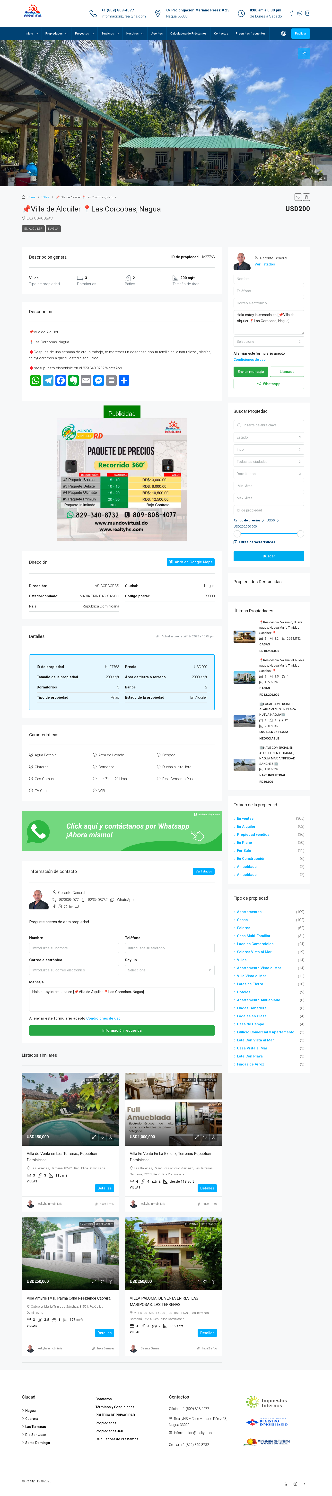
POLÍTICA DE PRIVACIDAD (115, 1415)
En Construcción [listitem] (251, 858)
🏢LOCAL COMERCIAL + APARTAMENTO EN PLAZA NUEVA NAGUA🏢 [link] (277, 709)
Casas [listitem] (242, 920)
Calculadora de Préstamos (188, 33)
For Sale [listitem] (244, 850)
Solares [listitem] (243, 928)
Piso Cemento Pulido (179, 779)
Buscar (269, 556)
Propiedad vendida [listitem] (253, 834)
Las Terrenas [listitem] (35, 1427)
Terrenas (107, 1079)
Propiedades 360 (109, 1431)
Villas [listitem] (241, 960)
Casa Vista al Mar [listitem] (252, 1048)
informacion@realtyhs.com (124, 16)
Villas (45, 197)
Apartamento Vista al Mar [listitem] (259, 968)
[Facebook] (287, 1484)
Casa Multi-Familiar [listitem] (254, 936)
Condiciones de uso (103, 1018)
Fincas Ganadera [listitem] (252, 1008)
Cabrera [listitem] (31, 1419)
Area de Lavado (111, 755)
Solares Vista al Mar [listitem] (254, 952)
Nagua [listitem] (30, 1411)
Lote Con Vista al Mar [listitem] (255, 1040)
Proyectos (82, 33)
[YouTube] (305, 1484)
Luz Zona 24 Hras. (113, 779)
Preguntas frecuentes (251, 33)
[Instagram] (296, 1484)
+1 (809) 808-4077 (118, 10)
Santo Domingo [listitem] (37, 1443)
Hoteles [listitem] (243, 992)
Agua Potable (46, 755)
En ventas (92, 1079)
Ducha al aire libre (177, 767)
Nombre (36, 938)
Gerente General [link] (150, 1348)
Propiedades (54, 33)
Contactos (221, 33)
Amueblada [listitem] (247, 866)
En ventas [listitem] (245, 818)
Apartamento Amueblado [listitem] (258, 1000)
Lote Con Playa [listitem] (250, 1056)
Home (31, 197)
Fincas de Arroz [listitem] (250, 1064)
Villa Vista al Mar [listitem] (251, 976)
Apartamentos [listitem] (249, 912)
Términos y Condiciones (115, 1407)
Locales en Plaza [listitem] (252, 1016)
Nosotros (132, 33)
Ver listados (204, 871)
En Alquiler (33, 228)
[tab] (304, 53)
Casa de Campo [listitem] (250, 1024)
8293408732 (97, 900)
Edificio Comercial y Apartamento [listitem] (265, 1032)
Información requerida (122, 1030)
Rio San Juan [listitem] (35, 1435)
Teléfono (132, 938)
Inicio (29, 33)
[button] (298, 197)
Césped (168, 755)
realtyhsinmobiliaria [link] (49, 1204)
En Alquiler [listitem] (246, 826)
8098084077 (69, 900)
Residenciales (207, 1079)
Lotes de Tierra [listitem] (250, 984)
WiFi (101, 791)
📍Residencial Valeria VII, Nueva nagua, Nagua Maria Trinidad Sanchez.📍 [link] (281, 665)
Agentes (157, 33)
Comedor (106, 767)
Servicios (107, 33)
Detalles (104, 1188)
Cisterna (41, 767)
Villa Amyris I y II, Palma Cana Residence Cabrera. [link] (69, 1298)
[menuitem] (284, 33)
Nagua (53, 228)
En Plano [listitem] (244, 842)
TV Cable (42, 791)
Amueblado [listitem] (247, 874)
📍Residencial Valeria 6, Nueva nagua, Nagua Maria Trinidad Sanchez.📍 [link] (280, 627)
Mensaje (36, 982)
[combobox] (170, 970)
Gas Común (44, 779)
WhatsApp (125, 900)
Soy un (131, 960)
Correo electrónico (45, 960)
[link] (70, 1109)
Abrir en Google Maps (193, 562)
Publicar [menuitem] (300, 33)
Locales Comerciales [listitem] (255, 944)
